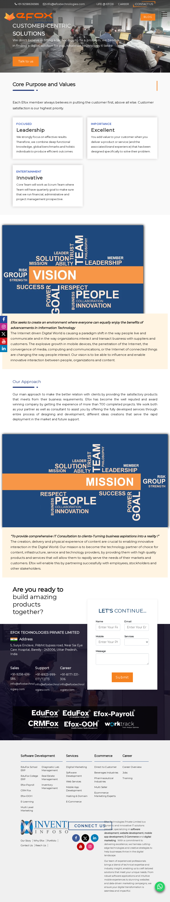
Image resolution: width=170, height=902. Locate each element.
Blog (148, 16)
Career (123, 4)
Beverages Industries (106, 772)
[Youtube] (3, 341)
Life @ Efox (105, 4)
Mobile (100, 636)
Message (101, 651)
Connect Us (90, 826)
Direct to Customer (105, 767)
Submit (122, 677)
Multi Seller (100, 787)
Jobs (125, 772)
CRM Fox (26, 790)
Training (127, 778)
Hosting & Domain (76, 796)
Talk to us (25, 61)
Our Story (26, 840)
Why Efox (39, 840)
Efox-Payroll (27, 784)
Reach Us (40, 845)
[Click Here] (44, 828)
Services (129, 636)
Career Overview (132, 767)
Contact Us (144, 4)
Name (99, 621)
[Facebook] (3, 319)
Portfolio (51, 840)
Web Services (73, 781)
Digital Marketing (76, 767)
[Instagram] (3, 326)
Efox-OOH (26, 796)
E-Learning (27, 801)
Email (127, 621)
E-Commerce (73, 801)
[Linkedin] (3, 348)
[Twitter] (3, 334)
